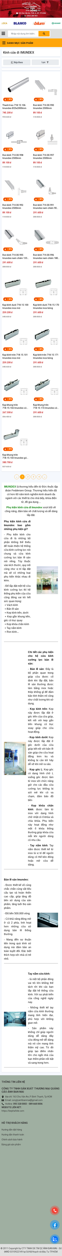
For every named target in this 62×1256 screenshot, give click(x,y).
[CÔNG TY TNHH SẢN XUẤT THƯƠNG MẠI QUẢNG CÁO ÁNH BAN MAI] (31, 9)
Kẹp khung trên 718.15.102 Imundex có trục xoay (14, 407)
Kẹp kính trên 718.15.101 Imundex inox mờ (15, 356)
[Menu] (3, 34)
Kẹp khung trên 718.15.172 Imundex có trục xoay (45, 407)
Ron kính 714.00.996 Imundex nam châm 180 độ (45, 257)
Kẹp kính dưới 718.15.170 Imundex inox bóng (46, 306)
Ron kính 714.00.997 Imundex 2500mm (43, 157)
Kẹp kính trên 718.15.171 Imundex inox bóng (45, 356)
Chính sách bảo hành (12, 1139)
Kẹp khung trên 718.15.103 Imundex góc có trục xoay (15, 457)
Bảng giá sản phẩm (11, 1144)
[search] (44, 33)
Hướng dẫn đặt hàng (12, 1129)
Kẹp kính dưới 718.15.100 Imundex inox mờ (15, 306)
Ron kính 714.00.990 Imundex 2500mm (43, 107)
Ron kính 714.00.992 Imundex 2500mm (12, 206)
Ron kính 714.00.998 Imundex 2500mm (12, 157)
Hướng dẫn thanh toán (13, 1134)
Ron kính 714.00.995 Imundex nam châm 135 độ (14, 257)
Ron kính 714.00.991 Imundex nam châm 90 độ (45, 207)
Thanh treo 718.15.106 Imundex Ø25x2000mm (14, 107)
